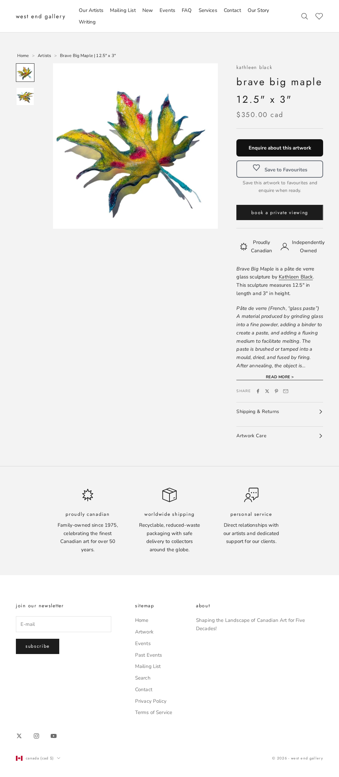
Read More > (280, 377)
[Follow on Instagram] (36, 736)
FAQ (187, 10)
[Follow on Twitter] (19, 736)
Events (167, 10)
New (147, 10)
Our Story (258, 10)
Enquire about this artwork (280, 148)
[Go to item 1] (25, 72)
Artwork (144, 631)
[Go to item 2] (25, 96)
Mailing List (123, 10)
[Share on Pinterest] (276, 391)
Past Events (148, 655)
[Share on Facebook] (258, 391)
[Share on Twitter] (267, 391)
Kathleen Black (254, 67)
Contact (232, 10)
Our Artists (91, 10)
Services (208, 10)
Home (142, 620)
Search (143, 678)
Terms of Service (153, 712)
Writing (87, 22)
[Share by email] (285, 391)
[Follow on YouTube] (53, 736)
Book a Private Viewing (279, 212)
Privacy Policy (151, 701)
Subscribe (37, 646)
